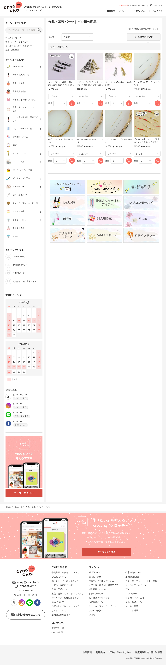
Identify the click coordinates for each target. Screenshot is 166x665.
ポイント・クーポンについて (65, 581)
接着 (7, 42)
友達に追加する (21, 416)
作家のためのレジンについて (65, 606)
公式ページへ (20, 425)
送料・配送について (61, 589)
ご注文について (59, 576)
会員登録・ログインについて (65, 572)
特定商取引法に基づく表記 (148, 652)
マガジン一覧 (58, 628)
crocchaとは (57, 632)
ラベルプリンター (13, 46)
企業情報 (87, 652)
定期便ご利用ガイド (61, 614)
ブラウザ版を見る (24, 493)
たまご (26, 46)
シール (14, 42)
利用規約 (100, 652)
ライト (33, 46)
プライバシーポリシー (120, 652)
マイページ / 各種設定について (66, 598)
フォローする (20, 398)
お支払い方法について (62, 585)
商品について (58, 602)
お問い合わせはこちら (28, 614)
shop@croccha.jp (28, 582)
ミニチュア (23, 42)
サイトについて (59, 610)
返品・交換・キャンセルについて (67, 593)
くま (7, 50)
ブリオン (15, 50)
